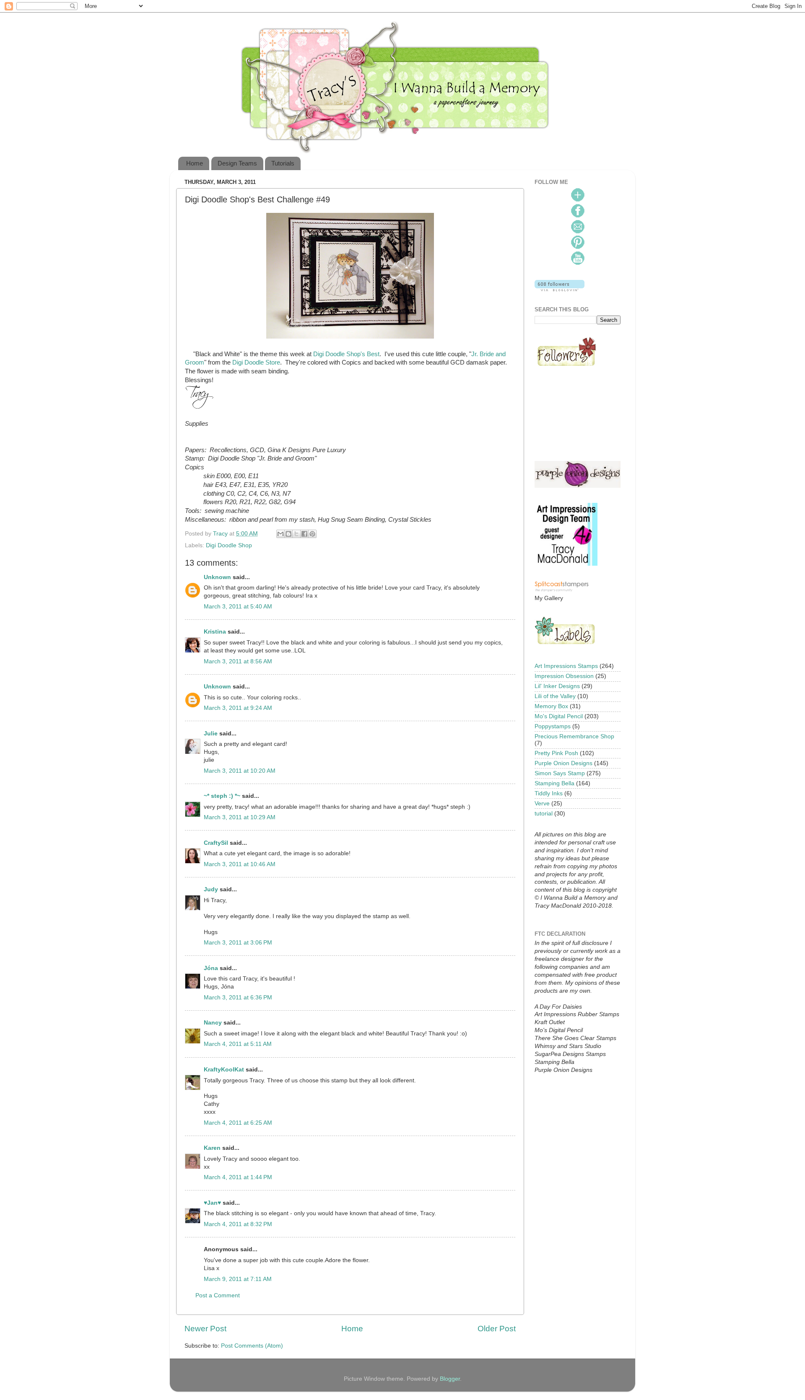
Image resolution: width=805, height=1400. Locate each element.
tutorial (544, 813)
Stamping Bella (554, 783)
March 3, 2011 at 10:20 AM (239, 771)
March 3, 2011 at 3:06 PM (238, 942)
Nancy (213, 1023)
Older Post (497, 1328)
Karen (212, 1148)
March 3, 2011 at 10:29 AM (239, 817)
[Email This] (280, 534)
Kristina (215, 632)
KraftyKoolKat (224, 1069)
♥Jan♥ (212, 1203)
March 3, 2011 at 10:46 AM (239, 864)
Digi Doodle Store (256, 362)
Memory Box (551, 706)
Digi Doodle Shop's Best (346, 354)
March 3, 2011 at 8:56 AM (238, 661)
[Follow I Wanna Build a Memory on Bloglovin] (559, 289)
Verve (542, 803)
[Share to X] (296, 534)
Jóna (211, 968)
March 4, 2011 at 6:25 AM (238, 1123)
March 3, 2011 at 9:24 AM (238, 708)
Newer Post (205, 1328)
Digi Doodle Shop (229, 545)
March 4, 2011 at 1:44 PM (238, 1177)
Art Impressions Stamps (566, 666)
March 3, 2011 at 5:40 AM (238, 606)
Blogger (450, 1379)
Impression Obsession (564, 676)
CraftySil (216, 843)
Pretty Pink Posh (556, 753)
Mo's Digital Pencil (559, 716)
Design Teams (237, 163)
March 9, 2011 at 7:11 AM (238, 1279)
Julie (211, 733)
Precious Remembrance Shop (574, 736)
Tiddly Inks (549, 793)
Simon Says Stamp (560, 773)
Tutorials (282, 163)
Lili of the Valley (555, 696)
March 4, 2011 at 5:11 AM (238, 1044)
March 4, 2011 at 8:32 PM (238, 1224)
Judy (211, 889)
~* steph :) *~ (222, 796)
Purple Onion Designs (563, 763)
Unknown (217, 577)
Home (194, 163)
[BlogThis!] (288, 534)
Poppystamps (553, 726)
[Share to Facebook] (304, 534)
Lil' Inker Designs (557, 686)
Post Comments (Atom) (252, 1346)
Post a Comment (217, 1295)
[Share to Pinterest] (312, 534)
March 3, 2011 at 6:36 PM (238, 997)
